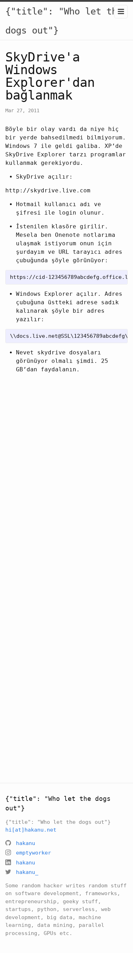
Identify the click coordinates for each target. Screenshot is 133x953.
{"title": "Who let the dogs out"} (63, 21)
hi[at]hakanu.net (30, 830)
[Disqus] (66, 481)
